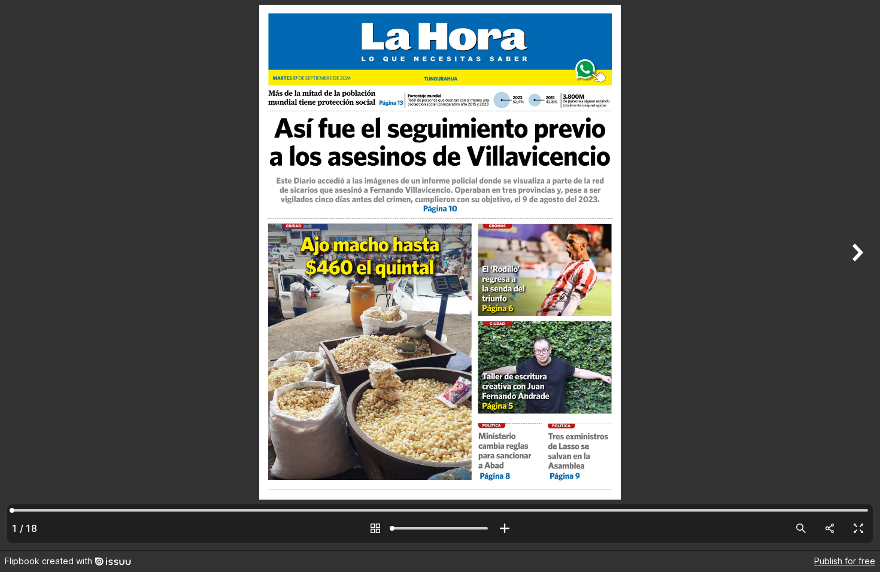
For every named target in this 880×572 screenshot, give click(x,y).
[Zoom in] (505, 528)
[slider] (440, 528)
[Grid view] (375, 528)
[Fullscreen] (858, 528)
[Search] (801, 528)
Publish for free (844, 561)
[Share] (830, 528)
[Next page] (856, 275)
